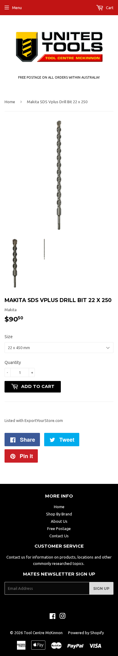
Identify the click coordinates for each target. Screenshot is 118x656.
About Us (59, 521)
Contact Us (59, 536)
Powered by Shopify (86, 633)
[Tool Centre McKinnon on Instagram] (63, 617)
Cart (109, 7)
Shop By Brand (59, 514)
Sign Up (101, 588)
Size (9, 336)
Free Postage (59, 528)
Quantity (13, 362)
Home (10, 102)
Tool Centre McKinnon (43, 633)
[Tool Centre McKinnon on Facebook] (52, 617)
